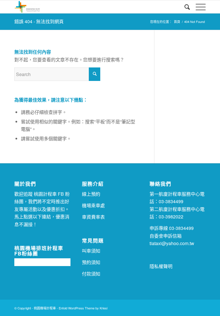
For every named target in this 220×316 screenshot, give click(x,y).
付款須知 (91, 273)
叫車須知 (91, 250)
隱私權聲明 (161, 266)
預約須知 (91, 262)
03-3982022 (171, 216)
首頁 (177, 22)
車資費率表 (93, 217)
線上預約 (91, 194)
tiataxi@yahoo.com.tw (172, 243)
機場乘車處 (93, 205)
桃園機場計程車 (45, 308)
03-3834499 (171, 201)
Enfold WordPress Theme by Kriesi (83, 308)
